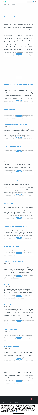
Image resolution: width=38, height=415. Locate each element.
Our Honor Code (13, 403)
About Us (2, 400)
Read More (19, 100)
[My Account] (36, 1)
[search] (33, 2)
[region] (19, 409)
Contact (2, 402)
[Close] (36, 406)
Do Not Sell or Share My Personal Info (18, 413)
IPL (1, 4)
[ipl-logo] (4, 2)
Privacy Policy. (15, 411)
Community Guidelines (14, 402)
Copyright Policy (13, 400)
